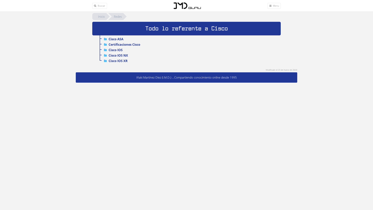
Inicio (101, 16)
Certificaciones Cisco (124, 44)
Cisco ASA (115, 39)
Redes (118, 16)
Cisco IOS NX (118, 55)
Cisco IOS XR (118, 61)
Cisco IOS (115, 50)
